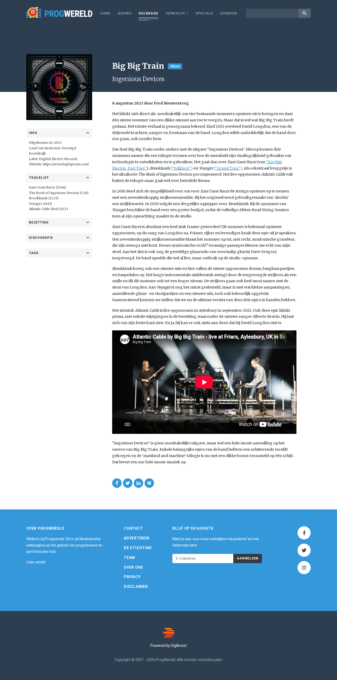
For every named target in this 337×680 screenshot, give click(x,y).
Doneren (228, 13)
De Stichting (138, 548)
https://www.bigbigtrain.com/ (66, 164)
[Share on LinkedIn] (138, 483)
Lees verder (36, 562)
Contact (133, 528)
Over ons (133, 567)
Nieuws (125, 13)
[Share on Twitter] (127, 483)
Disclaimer (136, 586)
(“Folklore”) (182, 168)
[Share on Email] (149, 483)
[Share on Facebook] (117, 483)
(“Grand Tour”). (228, 168)
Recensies (148, 13)
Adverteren (137, 538)
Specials (204, 13)
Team (129, 557)
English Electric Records (58, 159)
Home (105, 13)
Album (175, 66)
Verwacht (175, 13)
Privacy (132, 577)
